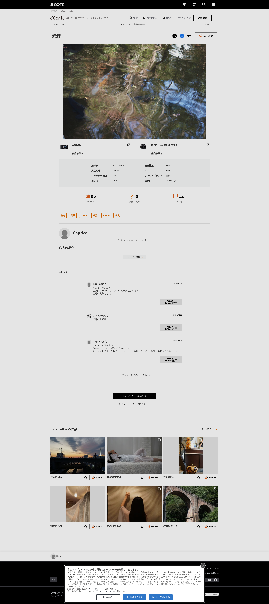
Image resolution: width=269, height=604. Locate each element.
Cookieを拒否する (134, 597)
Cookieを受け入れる (161, 597)
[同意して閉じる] (202, 565)
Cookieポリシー (95, 589)
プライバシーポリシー (104, 591)
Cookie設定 (108, 597)
